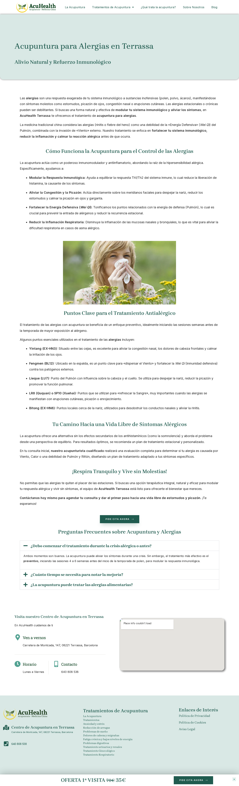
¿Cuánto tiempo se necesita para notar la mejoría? (77, 574)
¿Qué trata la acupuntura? (158, 7)
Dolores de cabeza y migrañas (101, 735)
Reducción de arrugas (96, 727)
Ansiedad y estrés (93, 723)
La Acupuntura (75, 7)
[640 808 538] (6, 743)
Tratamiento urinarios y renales (102, 747)
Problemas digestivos (96, 743)
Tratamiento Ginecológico (99, 750)
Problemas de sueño (95, 731)
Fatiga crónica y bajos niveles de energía (107, 739)
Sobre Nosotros (193, 7)
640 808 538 (19, 744)
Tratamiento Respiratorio (98, 754)
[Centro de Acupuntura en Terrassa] (6, 727)
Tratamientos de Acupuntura (111, 7)
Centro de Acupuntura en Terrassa (42, 727)
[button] (119, 546)
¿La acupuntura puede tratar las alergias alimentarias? (82, 585)
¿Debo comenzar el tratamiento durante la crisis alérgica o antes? (91, 546)
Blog (214, 7)
